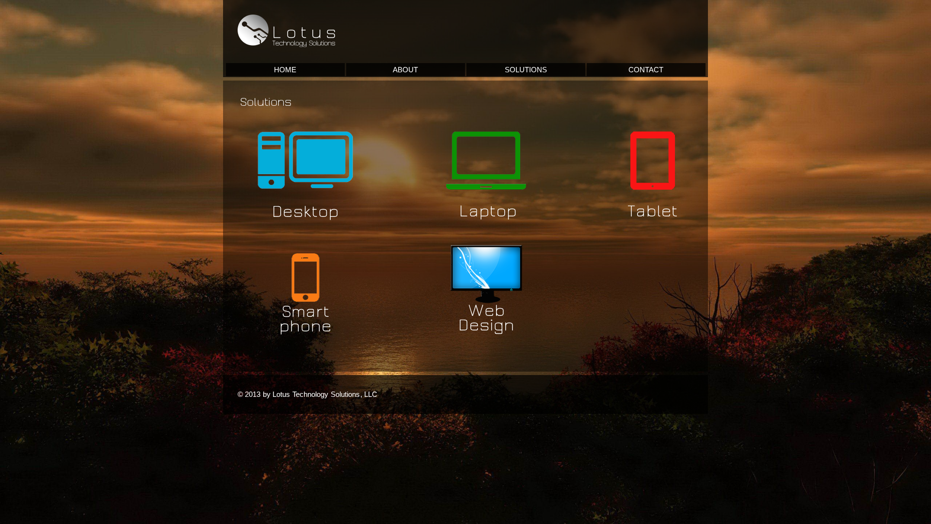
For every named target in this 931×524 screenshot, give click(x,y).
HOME (285, 70)
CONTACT (645, 70)
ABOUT (405, 70)
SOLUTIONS (526, 70)
